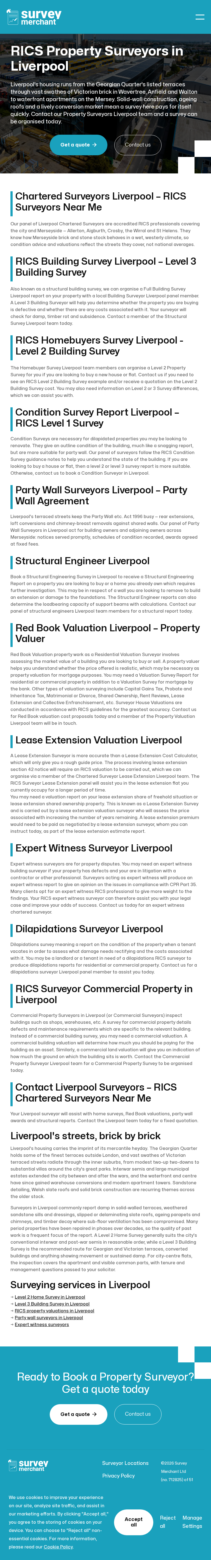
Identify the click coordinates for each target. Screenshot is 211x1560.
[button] (200, 17)
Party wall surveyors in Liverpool (49, 1318)
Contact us (138, 145)
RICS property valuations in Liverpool (54, 1311)
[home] (34, 17)
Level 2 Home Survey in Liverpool (50, 1297)
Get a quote (78, 144)
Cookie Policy (58, 1547)
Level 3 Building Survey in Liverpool (52, 1304)
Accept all (134, 1522)
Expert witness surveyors (42, 1325)
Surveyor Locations (125, 1463)
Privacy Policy (118, 1476)
